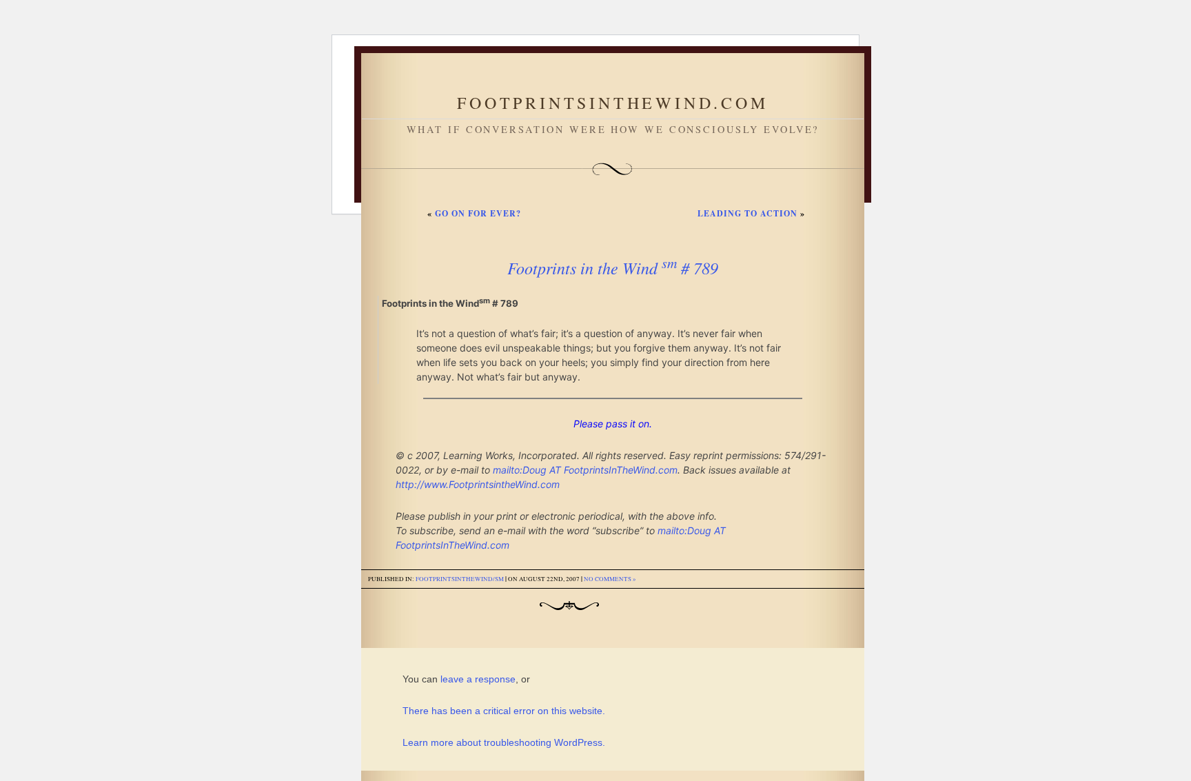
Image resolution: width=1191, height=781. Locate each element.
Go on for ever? (478, 213)
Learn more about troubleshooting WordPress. (504, 742)
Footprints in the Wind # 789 (612, 267)
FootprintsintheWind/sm (460, 579)
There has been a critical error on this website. (504, 710)
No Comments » (610, 579)
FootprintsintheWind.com (612, 103)
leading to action (747, 213)
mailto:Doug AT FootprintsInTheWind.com (585, 470)
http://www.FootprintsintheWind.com (478, 484)
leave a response (478, 678)
